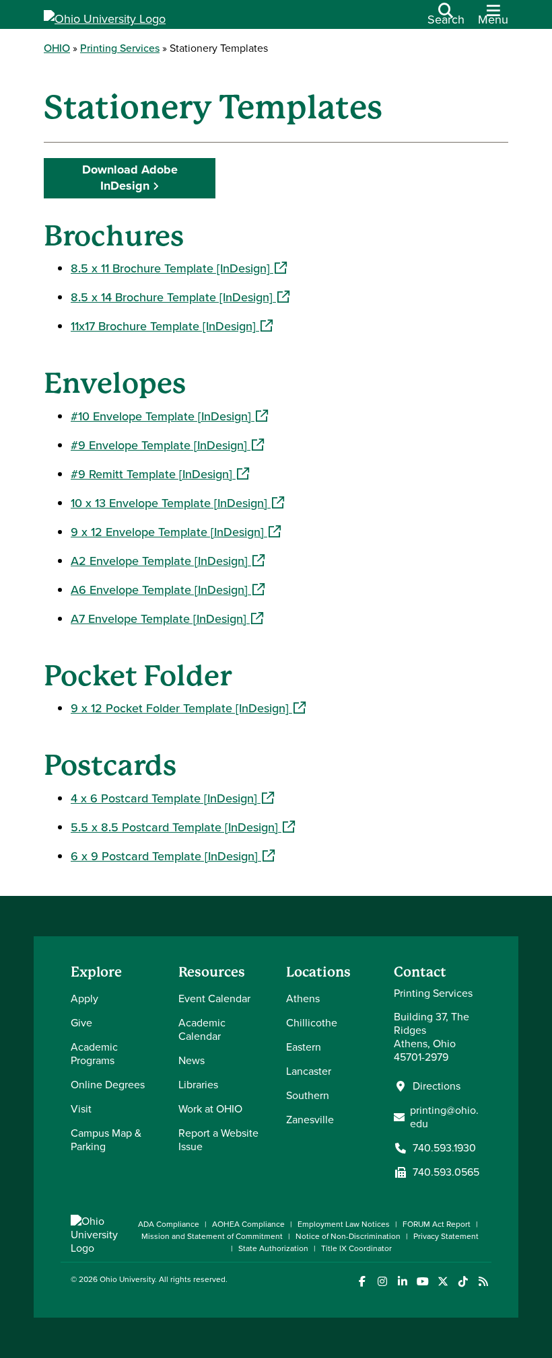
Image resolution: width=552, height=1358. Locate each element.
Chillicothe (311, 1022)
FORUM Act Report (437, 1224)
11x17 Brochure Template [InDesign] (172, 326)
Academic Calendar (202, 1029)
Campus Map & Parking (106, 1139)
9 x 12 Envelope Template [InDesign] (176, 532)
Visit (81, 1109)
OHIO (57, 48)
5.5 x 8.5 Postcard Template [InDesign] (183, 827)
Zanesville (310, 1119)
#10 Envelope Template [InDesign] (169, 416)
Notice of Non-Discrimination (348, 1236)
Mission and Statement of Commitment (212, 1236)
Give (81, 1022)
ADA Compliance (168, 1224)
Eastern (303, 1047)
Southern (307, 1095)
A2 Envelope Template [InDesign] (168, 561)
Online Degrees (108, 1084)
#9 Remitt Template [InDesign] (160, 474)
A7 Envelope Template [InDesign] (167, 619)
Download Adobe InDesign (130, 177)
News (191, 1060)
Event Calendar (214, 998)
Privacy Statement (446, 1236)
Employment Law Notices (344, 1224)
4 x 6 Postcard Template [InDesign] (172, 798)
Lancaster (308, 1071)
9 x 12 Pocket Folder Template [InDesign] (188, 708)
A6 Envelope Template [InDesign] (168, 590)
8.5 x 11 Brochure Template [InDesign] (179, 268)
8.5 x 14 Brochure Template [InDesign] (180, 297)
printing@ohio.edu (444, 1117)
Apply (84, 998)
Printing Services (120, 48)
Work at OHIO (210, 1109)
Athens (303, 998)
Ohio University (127, 1279)
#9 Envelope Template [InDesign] (167, 445)
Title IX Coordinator (356, 1248)
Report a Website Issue (218, 1139)
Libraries (198, 1084)
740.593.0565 (446, 1172)
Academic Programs (94, 1053)
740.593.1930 (444, 1148)
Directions (436, 1086)
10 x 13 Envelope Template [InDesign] (177, 503)
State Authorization (273, 1248)
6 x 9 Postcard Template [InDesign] (173, 856)
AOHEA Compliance (248, 1224)
